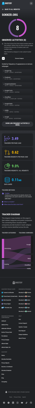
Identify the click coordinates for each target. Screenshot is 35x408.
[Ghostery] (7, 3)
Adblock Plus (4, 324)
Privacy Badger (5, 339)
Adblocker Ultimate (6, 328)
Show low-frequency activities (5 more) (17, 124)
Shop (2, 374)
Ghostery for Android (25, 311)
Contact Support (23, 323)
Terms (10, 397)
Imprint (24, 397)
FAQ (20, 319)
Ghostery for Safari (24, 300)
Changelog (4, 381)
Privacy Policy (17, 397)
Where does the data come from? (13, 204)
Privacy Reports (5, 363)
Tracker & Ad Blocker (8, 292)
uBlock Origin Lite (5, 347)
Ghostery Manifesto (6, 359)
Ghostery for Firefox (25, 296)
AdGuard (3, 321)
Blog (2, 378)
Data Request (22, 330)
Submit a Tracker (23, 327)
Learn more (8, 198)
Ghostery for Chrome (25, 292)
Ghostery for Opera (24, 304)
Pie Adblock (4, 336)
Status (3, 355)
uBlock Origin (4, 343)
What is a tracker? (9, 202)
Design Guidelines (23, 334)
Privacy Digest (7, 304)
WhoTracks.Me (7, 300)
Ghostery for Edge (24, 307)
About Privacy (22, 338)
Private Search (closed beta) (9, 296)
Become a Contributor (7, 366)
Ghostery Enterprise (6, 370)
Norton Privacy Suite (6, 332)
